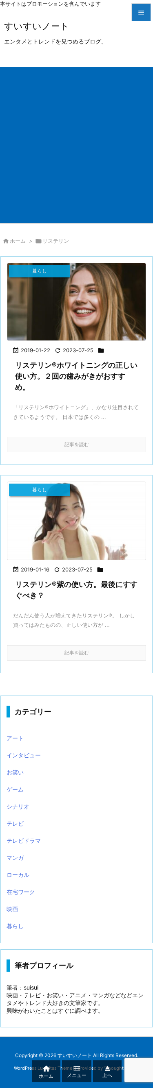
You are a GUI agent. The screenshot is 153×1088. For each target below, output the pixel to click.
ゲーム (15, 789)
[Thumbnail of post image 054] (76, 302)
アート (15, 738)
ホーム (18, 241)
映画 (12, 908)
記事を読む (76, 444)
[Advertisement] (76, 143)
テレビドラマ (24, 840)
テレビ (15, 823)
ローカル (18, 874)
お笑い (15, 772)
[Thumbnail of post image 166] (76, 521)
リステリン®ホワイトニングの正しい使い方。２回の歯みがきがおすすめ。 (76, 376)
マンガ (15, 857)
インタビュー (24, 755)
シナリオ (18, 806)
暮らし (15, 925)
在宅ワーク (21, 891)
